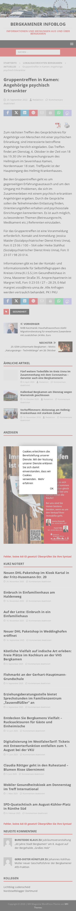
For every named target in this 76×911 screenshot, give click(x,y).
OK (52, 488)
